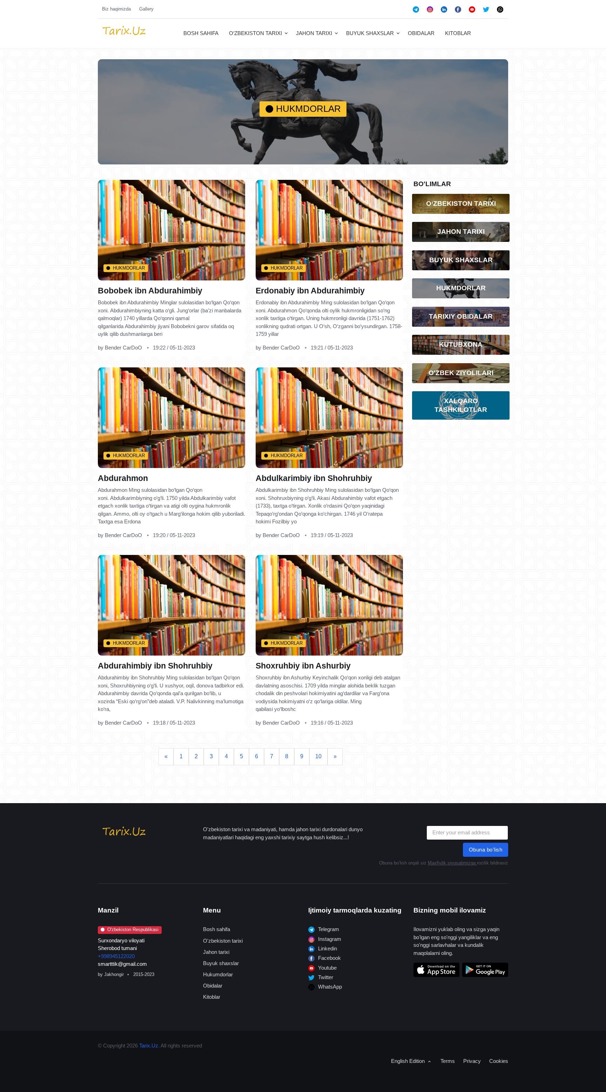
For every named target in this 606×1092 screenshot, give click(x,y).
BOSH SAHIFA (200, 33)
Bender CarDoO (123, 348)
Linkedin (327, 948)
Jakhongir (114, 974)
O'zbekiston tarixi (223, 941)
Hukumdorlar (218, 974)
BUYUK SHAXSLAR (370, 33)
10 (318, 756)
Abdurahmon (123, 478)
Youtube (327, 968)
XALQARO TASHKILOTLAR (461, 405)
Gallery (146, 9)
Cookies (498, 1061)
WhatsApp (329, 987)
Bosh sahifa (216, 929)
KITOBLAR (458, 33)
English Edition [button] (408, 1061)
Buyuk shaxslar (221, 963)
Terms (447, 1061)
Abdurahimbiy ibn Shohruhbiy (155, 666)
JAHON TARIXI (314, 33)
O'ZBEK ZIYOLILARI (461, 373)
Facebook (329, 958)
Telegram (328, 929)
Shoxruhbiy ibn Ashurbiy (303, 666)
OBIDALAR (421, 33)
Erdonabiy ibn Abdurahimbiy (310, 290)
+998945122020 (116, 956)
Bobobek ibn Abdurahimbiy (150, 290)
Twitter (325, 977)
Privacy (472, 1061)
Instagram (329, 939)
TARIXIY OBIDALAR (461, 316)
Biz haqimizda (116, 9)
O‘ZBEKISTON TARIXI (255, 33)
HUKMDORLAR (129, 268)
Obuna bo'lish (486, 850)
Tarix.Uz (148, 1046)
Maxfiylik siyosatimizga (452, 863)
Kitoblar (211, 997)
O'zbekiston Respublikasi (133, 929)
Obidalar (212, 986)
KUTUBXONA (461, 344)
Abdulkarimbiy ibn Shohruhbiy (314, 478)
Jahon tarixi (216, 952)
